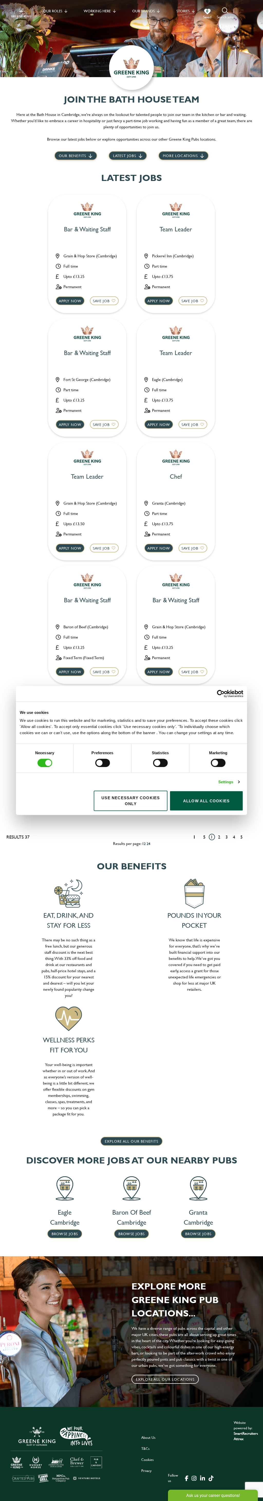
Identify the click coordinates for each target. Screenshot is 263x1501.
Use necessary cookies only (130, 801)
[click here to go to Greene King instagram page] (194, 1478)
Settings (225, 781)
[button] (225, 13)
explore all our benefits (131, 1141)
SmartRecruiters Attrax (246, 1436)
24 (148, 843)
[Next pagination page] (249, 836)
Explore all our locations (165, 1379)
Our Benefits (72, 155)
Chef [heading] (176, 477)
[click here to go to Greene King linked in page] (202, 1478)
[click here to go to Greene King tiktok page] (211, 1478)
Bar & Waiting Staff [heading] (87, 229)
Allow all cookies (206, 800)
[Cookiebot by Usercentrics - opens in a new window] (220, 693)
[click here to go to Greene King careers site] (56, 1454)
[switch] (102, 763)
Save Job (101, 301)
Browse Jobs (65, 1233)
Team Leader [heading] (175, 229)
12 (144, 843)
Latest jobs (124, 155)
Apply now (70, 301)
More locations (180, 155)
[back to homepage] (21, 13)
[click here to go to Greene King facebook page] (186, 1478)
